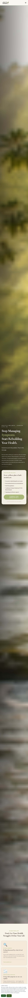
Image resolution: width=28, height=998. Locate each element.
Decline (3, 995)
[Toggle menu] (25, 2)
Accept (9, 995)
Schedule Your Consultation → (14, 497)
